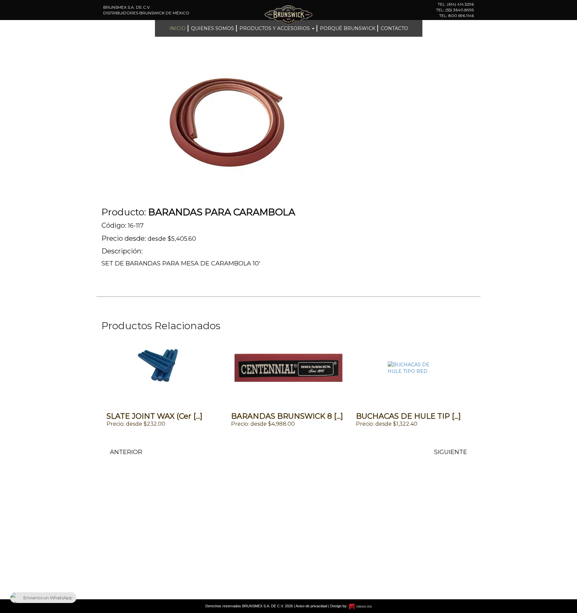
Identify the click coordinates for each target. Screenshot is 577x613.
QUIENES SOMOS (212, 28)
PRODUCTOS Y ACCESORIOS (137, 551)
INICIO (177, 28)
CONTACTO (394, 28)
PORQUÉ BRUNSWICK (347, 28)
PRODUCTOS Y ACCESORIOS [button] (275, 28)
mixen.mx (363, 606)
